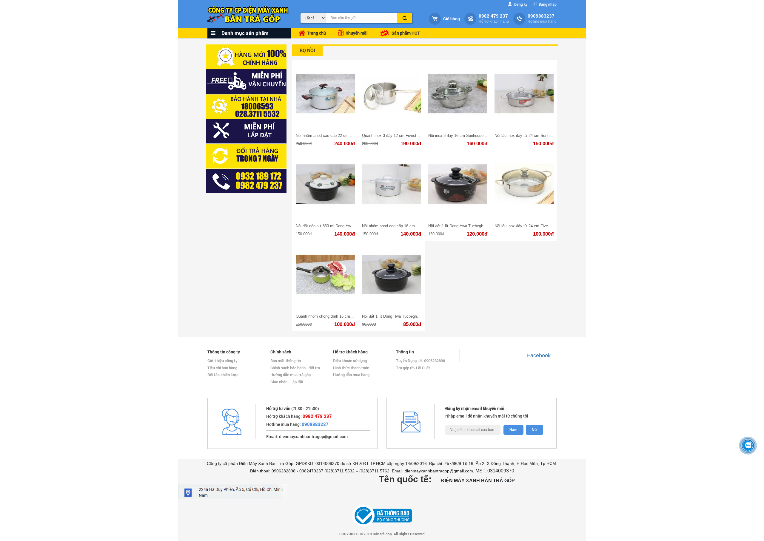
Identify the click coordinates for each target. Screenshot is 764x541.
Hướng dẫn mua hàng (351, 374)
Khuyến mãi (356, 33)
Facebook (539, 355)
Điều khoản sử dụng (350, 360)
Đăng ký (520, 4)
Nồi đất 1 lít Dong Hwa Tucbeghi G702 (395, 316)
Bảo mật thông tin (285, 360)
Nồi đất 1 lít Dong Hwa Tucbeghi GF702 (462, 226)
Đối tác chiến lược (222, 374)
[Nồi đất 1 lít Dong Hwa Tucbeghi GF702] (457, 184)
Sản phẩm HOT (405, 33)
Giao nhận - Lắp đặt (287, 381)
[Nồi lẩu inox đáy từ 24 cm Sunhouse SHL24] (524, 94)
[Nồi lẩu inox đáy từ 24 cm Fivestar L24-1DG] (524, 184)
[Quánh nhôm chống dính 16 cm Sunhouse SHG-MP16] (325, 274)
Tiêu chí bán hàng (222, 367)
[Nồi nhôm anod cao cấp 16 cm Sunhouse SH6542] (391, 184)
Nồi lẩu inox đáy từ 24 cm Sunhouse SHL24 (533, 135)
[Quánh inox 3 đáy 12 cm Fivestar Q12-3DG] (391, 94)
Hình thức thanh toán (351, 367)
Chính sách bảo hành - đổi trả (295, 367)
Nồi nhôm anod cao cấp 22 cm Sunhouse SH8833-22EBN (345, 135)
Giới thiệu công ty (222, 360)
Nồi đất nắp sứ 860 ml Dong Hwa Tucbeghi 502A (338, 226)
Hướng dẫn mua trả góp (290, 374)
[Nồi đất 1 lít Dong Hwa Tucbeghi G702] (391, 274)
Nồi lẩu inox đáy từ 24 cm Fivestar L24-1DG (533, 226)
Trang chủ (316, 33)
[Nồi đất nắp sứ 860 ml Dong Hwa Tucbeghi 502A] (325, 184)
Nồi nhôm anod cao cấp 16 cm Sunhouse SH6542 (405, 226)
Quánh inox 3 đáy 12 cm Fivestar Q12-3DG (399, 135)
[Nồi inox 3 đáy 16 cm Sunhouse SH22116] (457, 94)
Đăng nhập (548, 4)
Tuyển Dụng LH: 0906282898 (420, 360)
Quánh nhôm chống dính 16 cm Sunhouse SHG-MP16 (342, 316)
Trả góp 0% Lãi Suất (413, 367)
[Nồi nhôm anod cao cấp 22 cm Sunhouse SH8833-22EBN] (325, 94)
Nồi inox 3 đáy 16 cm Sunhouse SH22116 (464, 135)
